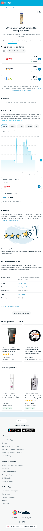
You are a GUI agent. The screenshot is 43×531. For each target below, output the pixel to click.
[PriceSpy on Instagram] (23, 522)
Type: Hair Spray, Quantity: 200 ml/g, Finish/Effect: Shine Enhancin (21, 35)
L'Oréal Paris (22, 283)
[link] (12, 343)
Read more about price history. (11, 120)
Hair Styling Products (10, 7)
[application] (21, 155)
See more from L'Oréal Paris (10, 306)
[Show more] (2, 59)
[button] (3, 51)
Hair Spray (21, 294)
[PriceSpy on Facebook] (19, 522)
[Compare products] (39, 12)
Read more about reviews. (10, 220)
